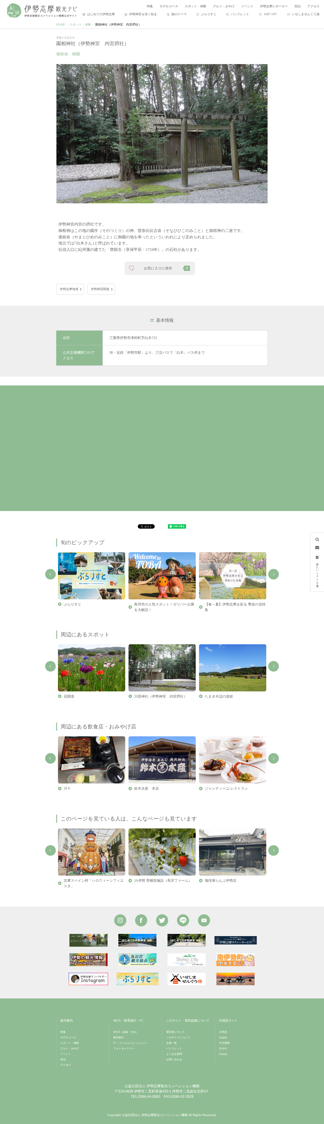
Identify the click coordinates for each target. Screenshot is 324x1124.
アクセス (65, 1065)
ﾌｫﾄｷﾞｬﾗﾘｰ (270, 14)
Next (273, 574)
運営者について (175, 1031)
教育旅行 (118, 1037)
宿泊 (63, 1059)
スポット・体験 (80, 24)
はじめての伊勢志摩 (101, 14)
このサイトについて (178, 1037)
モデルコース (68, 1037)
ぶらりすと (208, 14)
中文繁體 (224, 1042)
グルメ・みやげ (69, 1048)
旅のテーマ (179, 14)
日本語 (223, 1031)
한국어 (223, 1048)
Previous (50, 574)
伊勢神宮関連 (100, 289)
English (223, 1037)
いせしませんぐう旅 (306, 14)
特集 (63, 1031)
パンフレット (240, 14)
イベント (65, 1053)
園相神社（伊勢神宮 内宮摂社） (118, 24)
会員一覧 (171, 1042)
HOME (60, 24)
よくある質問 (174, 1053)
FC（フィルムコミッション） (130, 1042)
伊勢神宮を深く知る (143, 14)
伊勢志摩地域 (69, 289)
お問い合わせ (174, 1059)
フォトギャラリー (123, 1048)
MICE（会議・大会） (125, 1031)
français (223, 1053)
